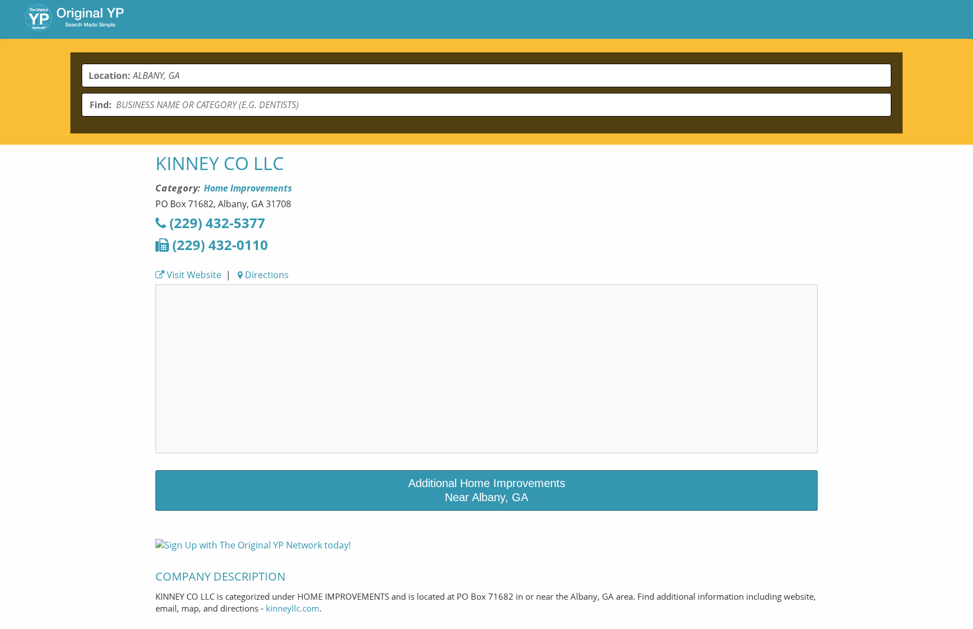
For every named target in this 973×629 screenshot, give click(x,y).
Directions (266, 275)
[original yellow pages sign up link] (253, 545)
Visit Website (192, 275)
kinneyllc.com (292, 608)
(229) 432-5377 (215, 222)
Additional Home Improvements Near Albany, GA (486, 490)
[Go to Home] (74, 19)
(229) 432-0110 (218, 244)
